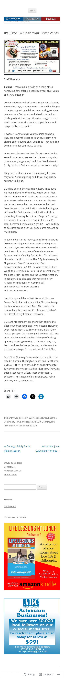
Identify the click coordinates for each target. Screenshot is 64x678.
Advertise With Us (12, 470)
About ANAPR (10, 474)
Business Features (38, 417)
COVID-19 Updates (13, 462)
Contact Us (9, 466)
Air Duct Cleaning (41, 421)
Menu (32, 10)
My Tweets (10, 506)
